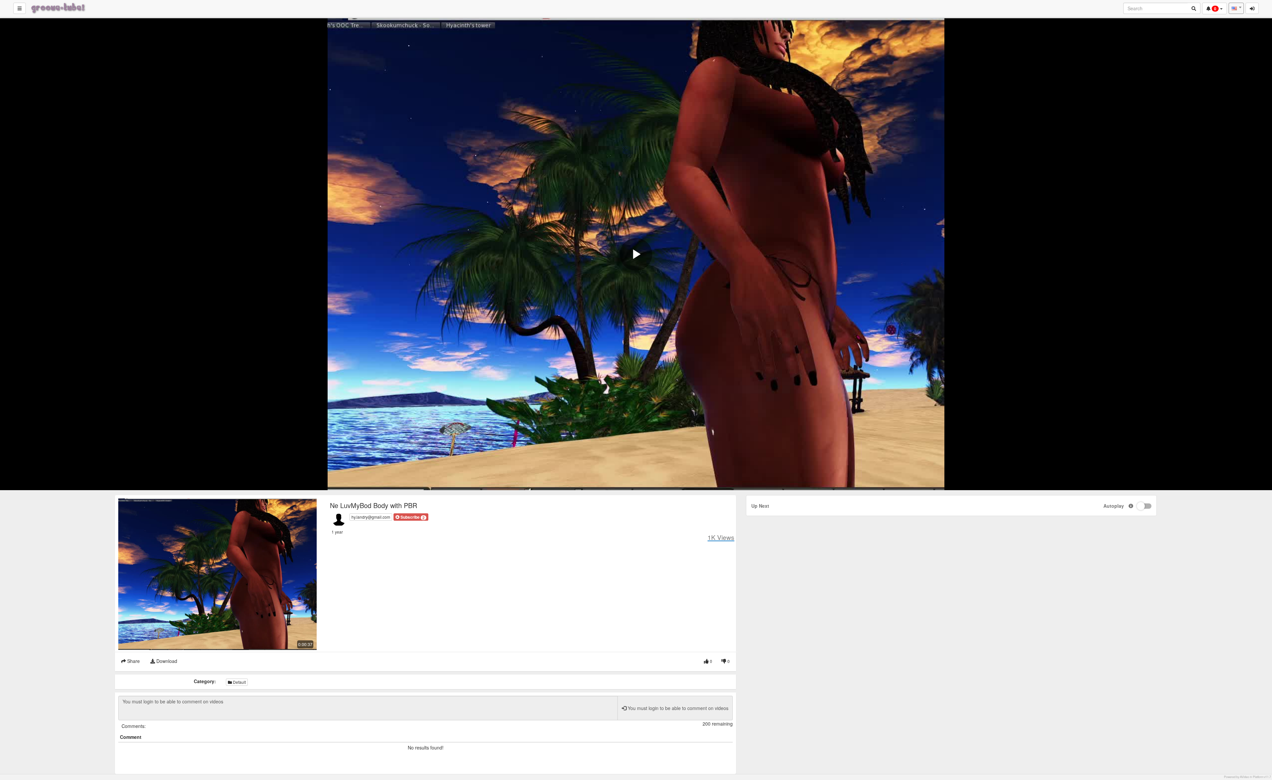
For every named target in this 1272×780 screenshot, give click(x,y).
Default (239, 682)
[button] (411, 517)
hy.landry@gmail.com (370, 517)
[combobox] (1236, 8)
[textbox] (1236, 8)
